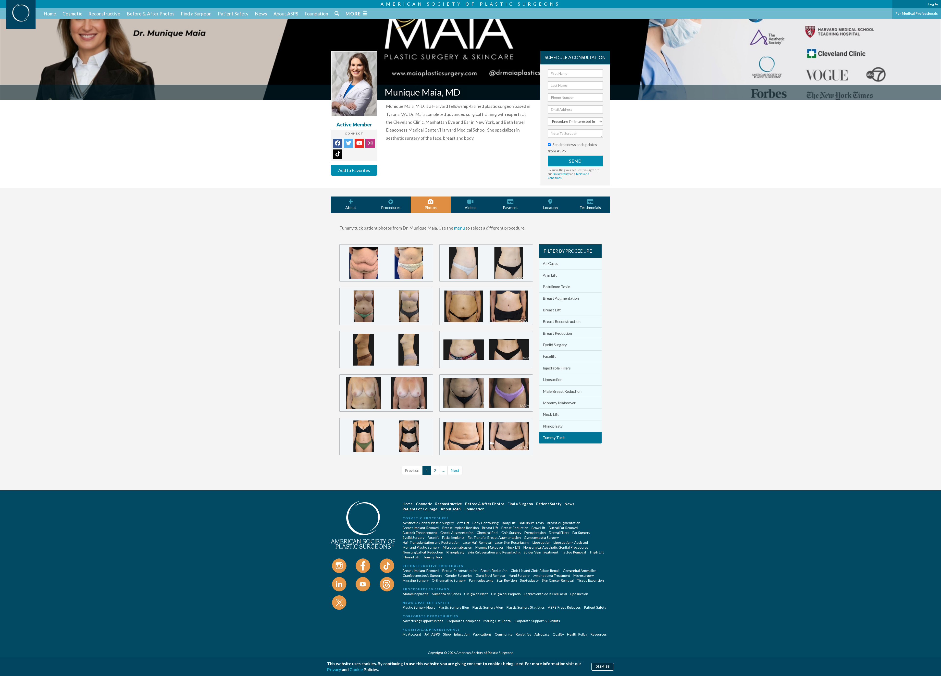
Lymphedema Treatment (551, 575)
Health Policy (577, 634)
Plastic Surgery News (419, 607)
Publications (482, 634)
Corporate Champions (463, 621)
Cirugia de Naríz (476, 594)
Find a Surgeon (196, 13)
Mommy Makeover (559, 402)
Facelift (549, 356)
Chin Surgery (511, 532)
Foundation (316, 13)
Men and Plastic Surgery (421, 547)
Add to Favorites (354, 170)
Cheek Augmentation (456, 532)
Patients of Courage (420, 509)
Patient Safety (233, 13)
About (350, 207)
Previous (412, 470)
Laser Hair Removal (477, 542)
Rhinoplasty (553, 426)
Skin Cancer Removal (558, 580)
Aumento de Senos (446, 594)
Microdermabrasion (457, 547)
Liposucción (579, 594)
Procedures (390, 207)
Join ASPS (432, 634)
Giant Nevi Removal (491, 575)
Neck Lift (551, 414)
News (261, 13)
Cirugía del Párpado (506, 594)
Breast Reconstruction (562, 321)
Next (455, 470)
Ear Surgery (581, 532)
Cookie (356, 669)
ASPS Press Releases (564, 607)
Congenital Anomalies (579, 570)
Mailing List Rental (497, 621)
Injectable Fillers (557, 368)
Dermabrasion (535, 532)
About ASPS (285, 13)
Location (550, 207)
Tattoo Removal (574, 552)
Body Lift (509, 523)
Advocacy (541, 634)
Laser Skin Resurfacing (512, 542)
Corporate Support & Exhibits (537, 621)
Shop (447, 634)
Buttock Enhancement (420, 532)
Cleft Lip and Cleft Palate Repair (535, 570)
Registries (523, 634)
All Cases (550, 263)
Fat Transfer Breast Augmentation (494, 537)
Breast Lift (552, 309)
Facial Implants (453, 537)
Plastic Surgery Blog (453, 607)
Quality (558, 634)
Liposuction (552, 379)
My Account (412, 634)
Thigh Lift (596, 552)
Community (503, 634)
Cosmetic (72, 13)
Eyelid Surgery (555, 344)
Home (50, 13)
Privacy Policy (561, 173)
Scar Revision (506, 580)
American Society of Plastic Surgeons (470, 4)
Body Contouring (485, 523)
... (443, 470)
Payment (510, 207)
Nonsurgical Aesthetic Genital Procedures (555, 547)
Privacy (334, 669)
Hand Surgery (519, 575)
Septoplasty (529, 580)
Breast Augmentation (561, 298)
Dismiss (602, 666)
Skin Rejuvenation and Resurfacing (494, 552)
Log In (933, 4)
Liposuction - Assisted (571, 542)
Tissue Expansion (590, 580)
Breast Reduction (557, 333)
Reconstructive (104, 13)
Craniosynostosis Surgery (422, 575)
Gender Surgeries (458, 575)
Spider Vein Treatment (541, 552)
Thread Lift (411, 557)
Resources (598, 634)
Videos (470, 207)
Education (462, 634)
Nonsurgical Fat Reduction (423, 552)
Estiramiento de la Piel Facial (545, 594)
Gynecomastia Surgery (541, 537)
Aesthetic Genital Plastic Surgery (428, 523)
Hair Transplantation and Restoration (431, 542)
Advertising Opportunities (423, 621)
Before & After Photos (150, 13)
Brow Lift (538, 528)
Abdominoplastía (415, 594)
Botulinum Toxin (556, 286)
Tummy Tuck (554, 437)
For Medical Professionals (916, 13)
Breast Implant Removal (421, 528)
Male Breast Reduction (562, 391)
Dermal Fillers (559, 532)
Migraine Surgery (416, 580)
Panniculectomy (481, 580)
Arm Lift (550, 275)
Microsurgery (583, 575)
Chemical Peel (487, 532)
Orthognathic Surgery (449, 580)
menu (459, 228)
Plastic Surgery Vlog (487, 607)
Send (575, 161)
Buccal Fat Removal (563, 528)
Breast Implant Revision (460, 528)
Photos (431, 207)
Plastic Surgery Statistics (525, 607)
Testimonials (590, 207)
